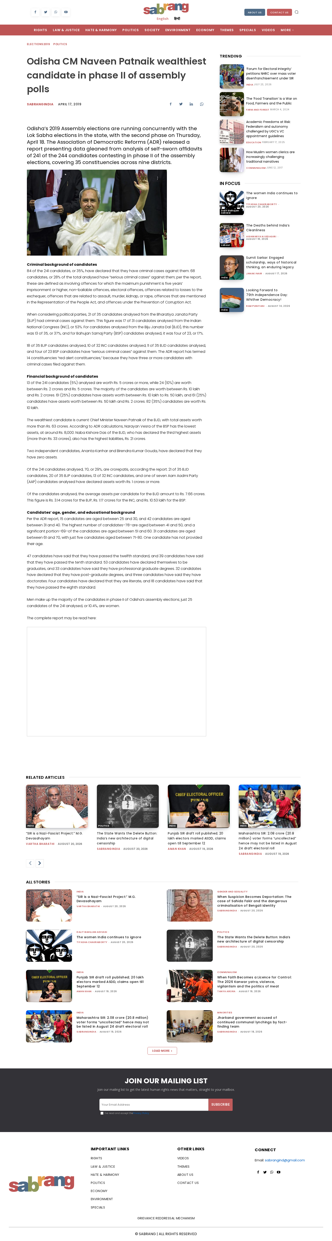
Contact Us (279, 12)
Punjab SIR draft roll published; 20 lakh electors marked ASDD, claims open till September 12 (197, 838)
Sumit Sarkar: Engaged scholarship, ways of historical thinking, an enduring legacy (271, 262)
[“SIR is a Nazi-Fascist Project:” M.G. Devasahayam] (57, 806)
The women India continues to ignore (109, 937)
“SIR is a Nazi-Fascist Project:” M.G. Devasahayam (106, 899)
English (162, 18)
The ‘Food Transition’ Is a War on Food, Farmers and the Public (271, 101)
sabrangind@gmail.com (285, 1160)
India (249, 85)
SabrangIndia (40, 104)
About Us (255, 12)
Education (253, 142)
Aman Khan (177, 849)
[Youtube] (66, 12)
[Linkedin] (191, 104)
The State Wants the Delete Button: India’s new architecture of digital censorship (127, 838)
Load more (161, 1051)
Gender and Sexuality (232, 891)
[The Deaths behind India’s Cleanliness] (232, 235)
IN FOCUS (230, 183)
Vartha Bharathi (40, 844)
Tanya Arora (226, 991)
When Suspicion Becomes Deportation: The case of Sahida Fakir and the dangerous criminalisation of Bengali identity (254, 901)
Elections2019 (38, 44)
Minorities (224, 1012)
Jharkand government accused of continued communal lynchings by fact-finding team (252, 1022)
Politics (60, 44)
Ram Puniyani (255, 306)
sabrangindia (108, 849)
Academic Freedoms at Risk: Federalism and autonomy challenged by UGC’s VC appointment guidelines (268, 129)
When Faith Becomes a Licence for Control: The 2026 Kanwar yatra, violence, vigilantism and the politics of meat (254, 981)
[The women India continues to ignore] (232, 203)
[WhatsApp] (56, 12)
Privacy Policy (141, 1113)
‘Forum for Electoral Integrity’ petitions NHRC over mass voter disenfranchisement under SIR (271, 74)
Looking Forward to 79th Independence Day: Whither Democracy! (267, 295)
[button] (296, 12)
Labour (225, 245)
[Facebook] (35, 12)
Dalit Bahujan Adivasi (230, 212)
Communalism (256, 168)
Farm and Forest (257, 110)
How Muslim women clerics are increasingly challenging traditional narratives (270, 157)
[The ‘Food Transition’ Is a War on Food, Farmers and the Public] (232, 104)
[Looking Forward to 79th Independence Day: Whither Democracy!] (232, 300)
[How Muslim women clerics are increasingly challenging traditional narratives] (232, 160)
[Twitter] (45, 12)
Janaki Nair (254, 273)
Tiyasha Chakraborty (261, 204)
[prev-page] (30, 863)
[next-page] (40, 863)
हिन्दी (177, 18)
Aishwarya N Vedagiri (261, 236)
